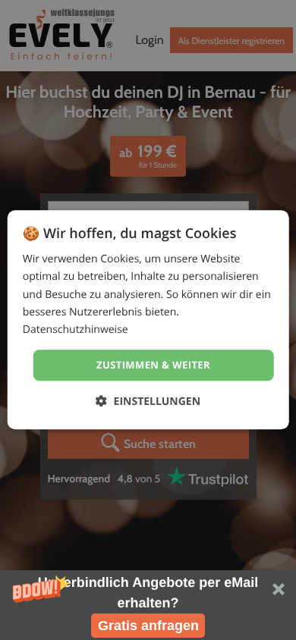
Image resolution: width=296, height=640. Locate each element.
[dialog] (148, 319)
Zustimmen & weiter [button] (153, 365)
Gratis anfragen (148, 625)
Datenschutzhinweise (75, 329)
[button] (148, 605)
